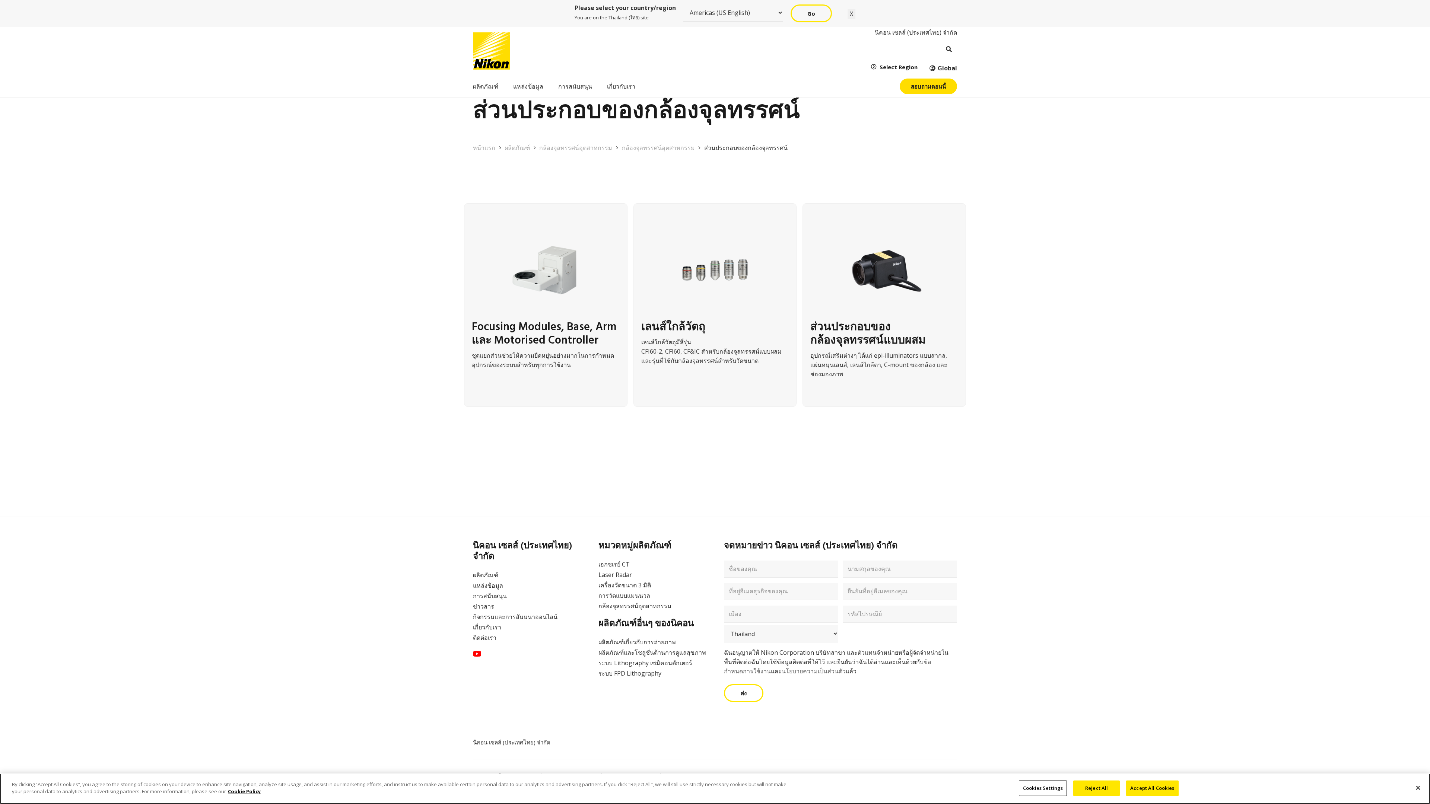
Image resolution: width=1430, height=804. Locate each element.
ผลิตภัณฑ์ (485, 575)
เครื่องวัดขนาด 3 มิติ (624, 585)
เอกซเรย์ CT (614, 564)
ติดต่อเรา (484, 638)
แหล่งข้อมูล (488, 585)
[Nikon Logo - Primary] (491, 51)
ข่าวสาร (483, 606)
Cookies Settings (1043, 788)
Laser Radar (615, 575)
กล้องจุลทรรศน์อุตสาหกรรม (634, 606)
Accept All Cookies (1152, 788)
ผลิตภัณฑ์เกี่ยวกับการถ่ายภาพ (637, 642)
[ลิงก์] (545, 308)
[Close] (1418, 787)
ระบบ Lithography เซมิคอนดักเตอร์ (645, 663)
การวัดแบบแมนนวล (624, 595)
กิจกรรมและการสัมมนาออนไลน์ (515, 617)
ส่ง (744, 693)
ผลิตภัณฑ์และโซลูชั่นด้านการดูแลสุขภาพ (652, 652)
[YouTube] (477, 654)
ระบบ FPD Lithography (629, 673)
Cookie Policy (244, 791)
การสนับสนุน (490, 596)
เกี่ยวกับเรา (487, 627)
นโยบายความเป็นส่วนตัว (814, 671)
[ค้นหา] (948, 49)
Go (811, 13)
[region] (715, 788)
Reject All (1096, 788)
